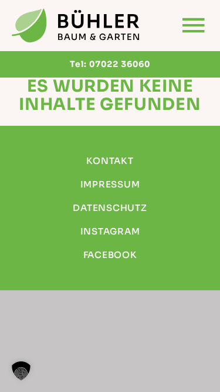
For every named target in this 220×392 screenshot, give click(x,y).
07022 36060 (120, 64)
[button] (21, 371)
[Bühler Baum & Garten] (76, 25)
